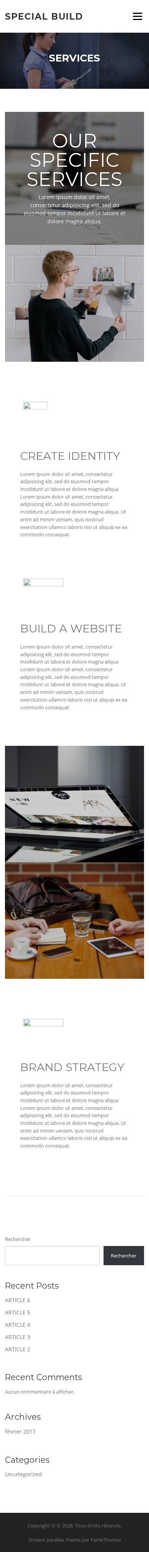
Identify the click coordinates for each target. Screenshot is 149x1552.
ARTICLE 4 (17, 1324)
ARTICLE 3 (17, 1337)
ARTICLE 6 (17, 1300)
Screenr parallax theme (54, 1539)
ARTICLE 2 (17, 1349)
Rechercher (18, 1239)
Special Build (44, 16)
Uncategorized (23, 1474)
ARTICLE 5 (17, 1312)
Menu (137, 16)
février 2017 (20, 1431)
